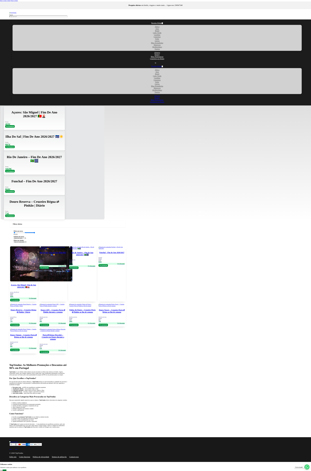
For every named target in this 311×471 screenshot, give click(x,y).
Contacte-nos (74, 457)
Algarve (157, 53)
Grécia (157, 41)
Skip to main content (5, 0)
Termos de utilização (59, 457)
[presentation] (82, 341)
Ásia (157, 29)
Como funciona (24, 457)
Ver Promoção (10, 126)
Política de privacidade (41, 457)
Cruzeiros (157, 37)
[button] (67, 224)
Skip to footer (14, 0)
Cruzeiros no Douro (157, 59)
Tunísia (157, 49)
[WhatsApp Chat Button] (307, 467)
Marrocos (157, 45)
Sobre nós (12, 457)
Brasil (157, 31)
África (157, 27)
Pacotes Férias (156, 23)
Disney (157, 55)
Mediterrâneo (157, 47)
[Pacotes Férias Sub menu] (162, 23)
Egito (157, 39)
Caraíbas (157, 35)
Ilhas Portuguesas (157, 57)
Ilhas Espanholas (157, 43)
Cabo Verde (157, 33)
